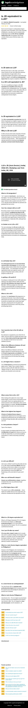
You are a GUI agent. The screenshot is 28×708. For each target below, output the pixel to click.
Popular (9, 5)
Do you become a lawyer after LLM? (13, 632)
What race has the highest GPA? (13, 676)
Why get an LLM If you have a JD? (13, 620)
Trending (3, 5)
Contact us (16, 5)
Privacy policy (17, 705)
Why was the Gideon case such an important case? (15, 668)
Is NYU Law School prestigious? (12, 635)
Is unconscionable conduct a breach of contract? (16, 691)
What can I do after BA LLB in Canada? (14, 622)
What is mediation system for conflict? (14, 670)
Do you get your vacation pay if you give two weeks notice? (15, 679)
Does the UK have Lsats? (11, 627)
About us (9, 705)
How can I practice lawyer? (11, 614)
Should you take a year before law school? (15, 617)
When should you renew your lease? (13, 681)
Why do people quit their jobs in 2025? (14, 693)
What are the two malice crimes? (13, 688)
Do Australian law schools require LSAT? (14, 612)
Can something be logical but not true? (14, 673)
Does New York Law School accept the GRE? (15, 630)
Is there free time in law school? (12, 625)
